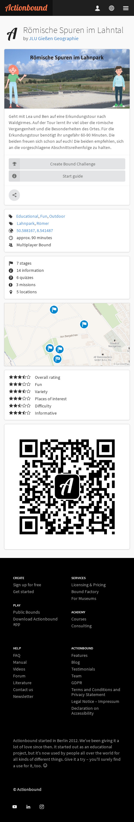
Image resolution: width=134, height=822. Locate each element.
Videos (19, 669)
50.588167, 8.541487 (35, 230)
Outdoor (57, 216)
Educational (27, 216)
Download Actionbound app (35, 621)
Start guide (73, 176)
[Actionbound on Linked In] (28, 807)
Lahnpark (26, 223)
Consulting (81, 625)
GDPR (76, 682)
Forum (19, 676)
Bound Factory (85, 591)
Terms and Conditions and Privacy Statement (95, 692)
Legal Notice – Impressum (95, 701)
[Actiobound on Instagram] (41, 807)
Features (79, 655)
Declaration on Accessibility (85, 710)
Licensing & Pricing (88, 584)
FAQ (16, 655)
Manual (20, 662)
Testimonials (83, 669)
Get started (23, 591)
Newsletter (23, 696)
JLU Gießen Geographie (54, 38)
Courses (78, 619)
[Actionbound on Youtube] (14, 807)
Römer (42, 223)
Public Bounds (26, 612)
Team (76, 676)
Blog (75, 662)
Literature (22, 682)
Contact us (23, 689)
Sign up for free (27, 584)
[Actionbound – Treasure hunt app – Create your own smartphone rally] (26, 8)
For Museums (83, 598)
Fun (43, 216)
